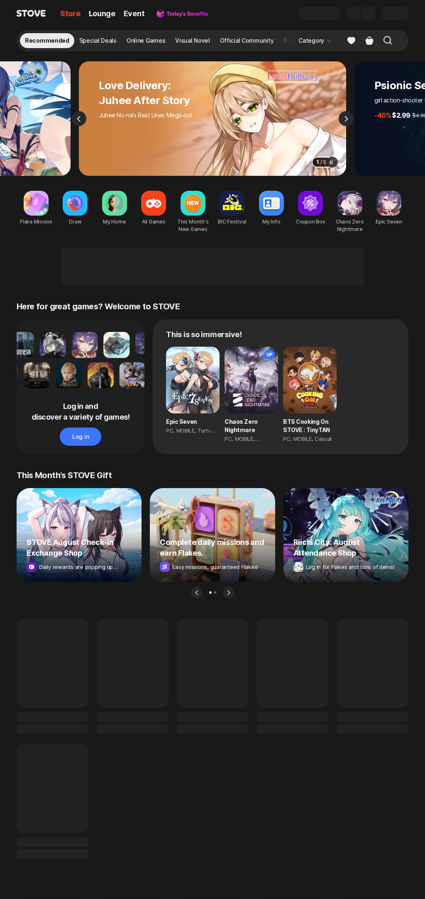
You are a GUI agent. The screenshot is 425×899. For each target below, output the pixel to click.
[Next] (346, 118)
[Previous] (78, 118)
